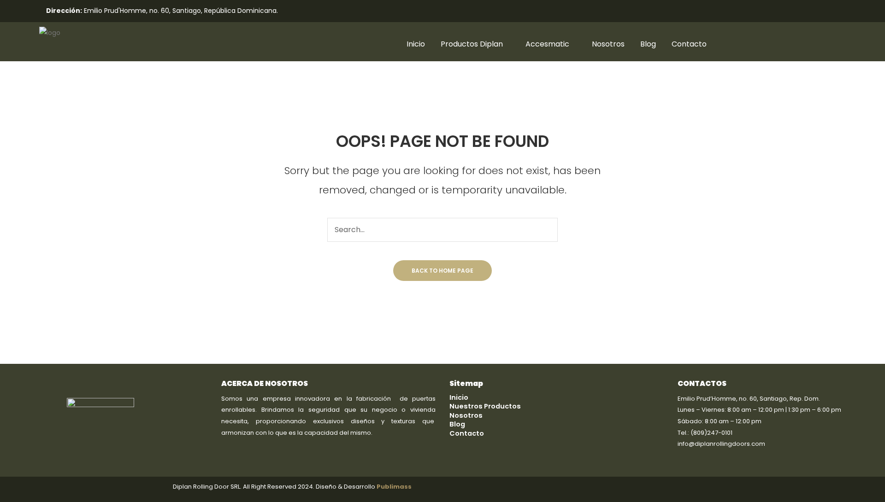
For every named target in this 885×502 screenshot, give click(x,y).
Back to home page (442, 270)
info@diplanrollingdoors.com (721, 443)
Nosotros (608, 44)
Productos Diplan (472, 44)
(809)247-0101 (711, 432)
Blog (648, 44)
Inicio (416, 44)
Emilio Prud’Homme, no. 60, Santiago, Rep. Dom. (749, 398)
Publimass (394, 486)
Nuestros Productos (485, 406)
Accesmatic (547, 44)
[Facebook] (606, 11)
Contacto (689, 44)
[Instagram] (624, 11)
